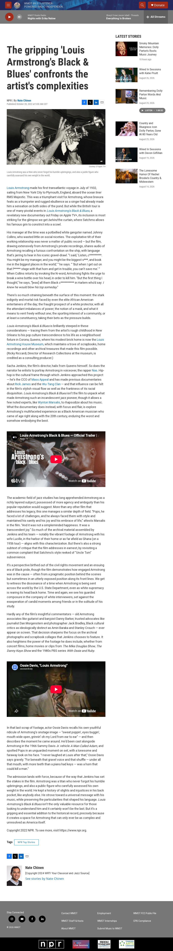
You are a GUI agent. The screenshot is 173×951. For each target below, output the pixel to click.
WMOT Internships (107, 921)
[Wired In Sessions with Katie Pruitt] (127, 75)
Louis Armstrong (18, 188)
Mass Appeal (40, 379)
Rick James (23, 384)
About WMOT (68, 928)
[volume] (19, 17)
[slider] (24, 17)
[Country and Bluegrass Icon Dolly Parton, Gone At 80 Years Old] (127, 128)
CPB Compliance (142, 921)
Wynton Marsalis (49, 402)
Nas (94, 370)
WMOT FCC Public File (144, 913)
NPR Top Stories (26, 842)
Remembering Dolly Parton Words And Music (151, 94)
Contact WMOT (69, 913)
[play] (9, 17)
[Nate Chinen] (14, 876)
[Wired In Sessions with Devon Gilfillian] (127, 155)
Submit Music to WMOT (109, 928)
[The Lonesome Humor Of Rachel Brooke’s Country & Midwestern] (127, 176)
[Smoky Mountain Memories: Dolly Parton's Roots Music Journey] (127, 49)
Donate (159, 5)
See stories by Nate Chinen (44, 879)
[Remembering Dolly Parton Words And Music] (127, 96)
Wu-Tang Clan (51, 384)
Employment (104, 913)
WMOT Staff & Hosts (72, 921)
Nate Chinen (24, 100)
